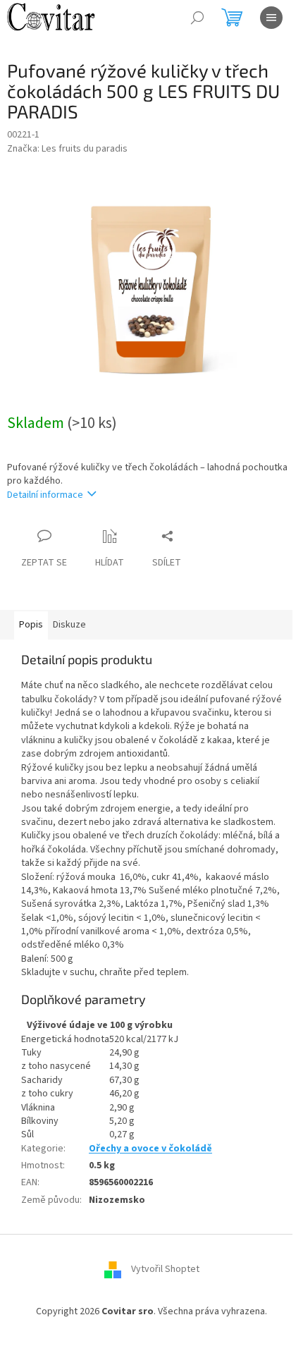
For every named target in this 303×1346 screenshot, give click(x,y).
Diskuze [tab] (69, 625)
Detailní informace (45, 495)
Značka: (67, 149)
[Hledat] (197, 18)
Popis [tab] (31, 625)
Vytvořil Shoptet (165, 1270)
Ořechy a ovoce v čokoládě (150, 1149)
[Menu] (271, 18)
